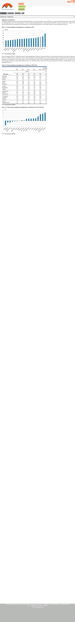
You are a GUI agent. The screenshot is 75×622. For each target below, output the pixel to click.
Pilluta (21, 4)
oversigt (3, 13)
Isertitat (21, 9)
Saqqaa (22, 7)
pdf (23, 13)
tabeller (18, 13)
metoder (10, 13)
